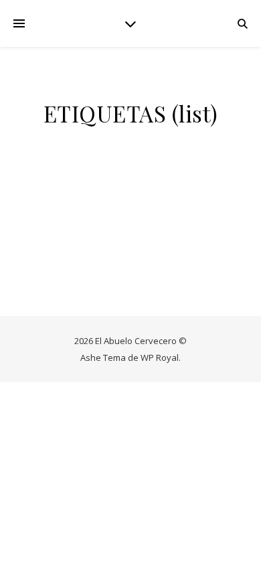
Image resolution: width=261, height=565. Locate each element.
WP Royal (160, 357)
